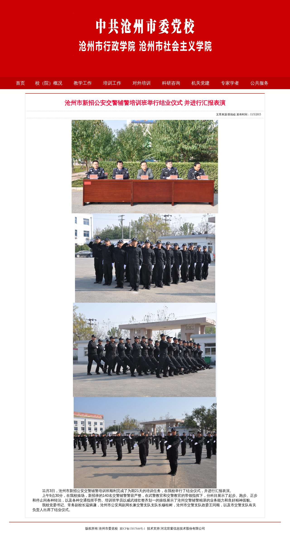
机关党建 (200, 83)
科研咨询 (171, 83)
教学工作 (83, 83)
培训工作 (112, 83)
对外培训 (142, 83)
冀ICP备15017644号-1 (132, 528)
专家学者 (230, 83)
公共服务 (259, 83)
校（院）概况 (48, 83)
